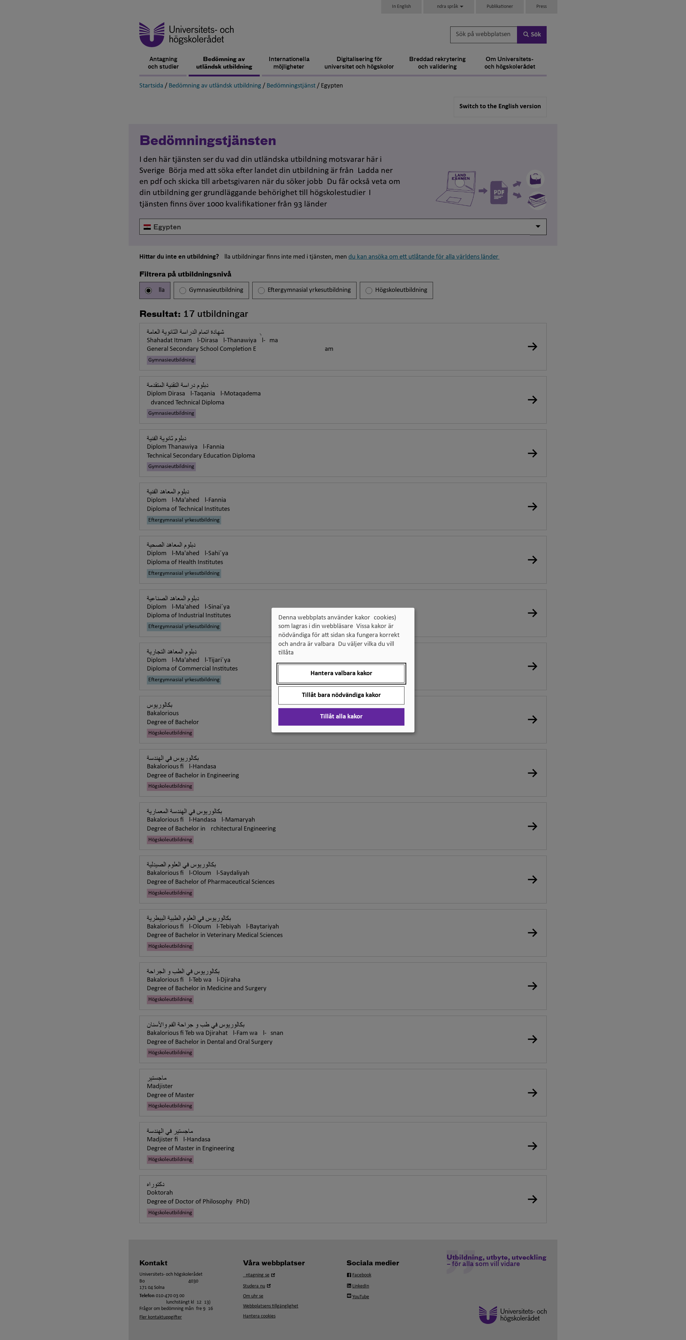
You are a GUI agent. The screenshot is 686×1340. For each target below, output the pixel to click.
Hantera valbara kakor (341, 673)
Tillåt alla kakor (341, 716)
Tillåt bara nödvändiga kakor (341, 695)
